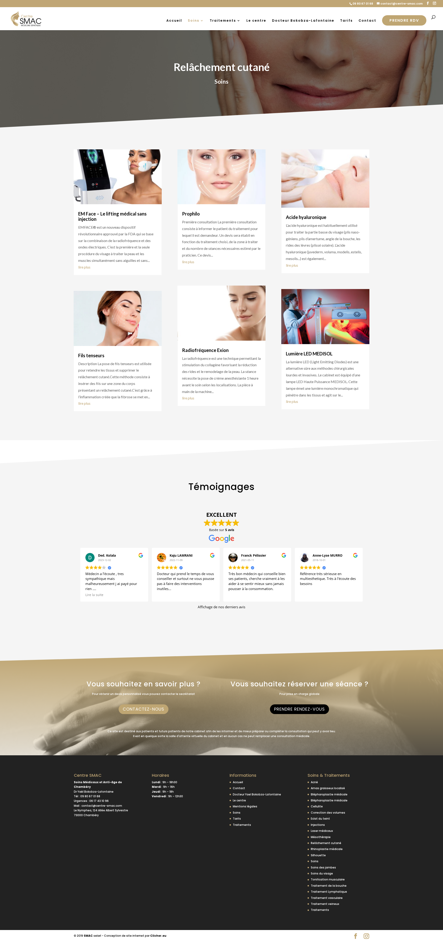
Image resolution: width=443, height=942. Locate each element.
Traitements (223, 21)
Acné (314, 782)
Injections (318, 825)
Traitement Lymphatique (329, 892)
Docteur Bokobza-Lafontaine (303, 21)
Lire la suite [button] (94, 595)
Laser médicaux (322, 831)
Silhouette (318, 855)
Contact (367, 21)
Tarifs (346, 21)
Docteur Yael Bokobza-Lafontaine (257, 794)
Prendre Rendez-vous (299, 709)
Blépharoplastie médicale (329, 794)
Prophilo (191, 213)
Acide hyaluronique (306, 217)
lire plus (84, 267)
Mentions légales (245, 806)
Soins (193, 21)
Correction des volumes (328, 813)
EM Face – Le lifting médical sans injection (112, 216)
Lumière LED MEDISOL (309, 353)
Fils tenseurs (91, 355)
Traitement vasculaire (327, 898)
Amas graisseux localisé (328, 788)
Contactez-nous (143, 709)
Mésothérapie (321, 837)
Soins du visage (322, 873)
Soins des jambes (323, 867)
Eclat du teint (320, 819)
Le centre (256, 21)
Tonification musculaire (328, 879)
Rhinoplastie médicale (327, 849)
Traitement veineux (325, 904)
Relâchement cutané (326, 843)
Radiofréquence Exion (205, 350)
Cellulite (317, 806)
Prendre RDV (404, 20)
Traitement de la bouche (329, 886)
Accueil (174, 21)
